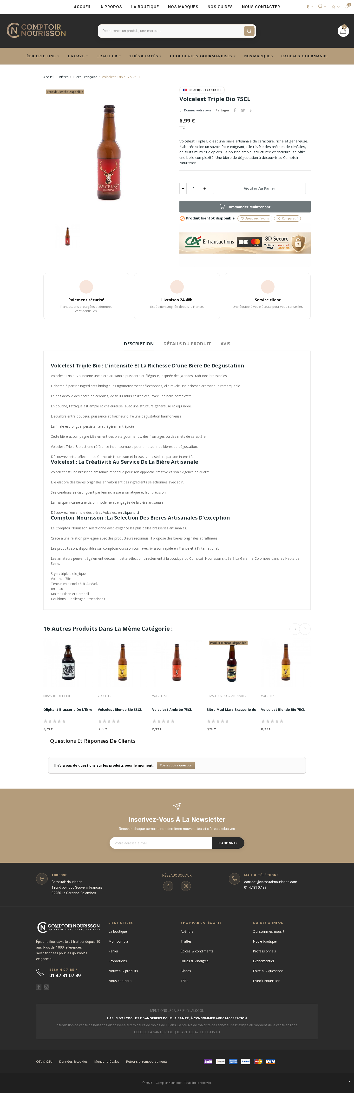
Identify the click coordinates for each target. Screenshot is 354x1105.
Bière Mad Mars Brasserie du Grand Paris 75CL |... (249, 709)
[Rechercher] (249, 31)
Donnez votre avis (197, 110)
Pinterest (251, 110)
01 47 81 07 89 (255, 887)
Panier (113, 951)
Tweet (243, 110)
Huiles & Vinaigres (195, 961)
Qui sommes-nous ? (268, 931)
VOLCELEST (105, 696)
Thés (184, 980)
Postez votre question (176, 765)
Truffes (186, 941)
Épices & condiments (197, 951)
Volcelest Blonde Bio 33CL (120, 709)
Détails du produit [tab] (187, 344)
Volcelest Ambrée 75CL (172, 709)
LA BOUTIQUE (145, 7)
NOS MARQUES (183, 7)
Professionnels (264, 951)
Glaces (186, 971)
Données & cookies (73, 1061)
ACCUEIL (83, 7)
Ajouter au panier (259, 188)
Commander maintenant (248, 206)
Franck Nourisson (266, 980)
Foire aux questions (268, 971)
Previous (295, 629)
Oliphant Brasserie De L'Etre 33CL (72, 709)
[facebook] (168, 886)
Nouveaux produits (123, 971)
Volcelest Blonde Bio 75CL (283, 709)
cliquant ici (131, 512)
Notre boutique (265, 941)
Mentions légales (106, 1061)
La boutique (117, 931)
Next (305, 629)
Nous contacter (120, 980)
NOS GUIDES (220, 7)
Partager (234, 110)
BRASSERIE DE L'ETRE (57, 696)
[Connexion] (335, 7)
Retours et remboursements (147, 1061)
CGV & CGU (44, 1061)
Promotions (117, 961)
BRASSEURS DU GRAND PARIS (226, 696)
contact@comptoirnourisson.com (270, 882)
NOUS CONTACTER (261, 7)
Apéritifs (187, 931)
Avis (225, 344)
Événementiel (263, 961)
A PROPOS (111, 7)
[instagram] (186, 886)
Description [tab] (139, 344)
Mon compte (118, 941)
